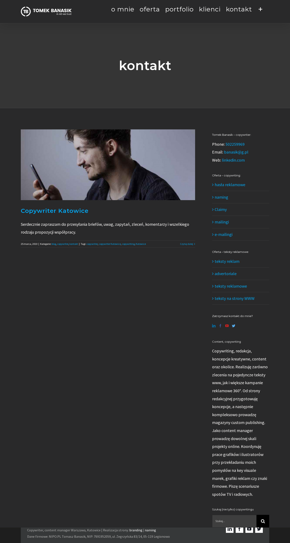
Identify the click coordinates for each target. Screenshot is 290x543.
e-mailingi (223, 234)
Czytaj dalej (186, 243)
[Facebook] (220, 325)
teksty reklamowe (231, 286)
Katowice (141, 243)
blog (54, 243)
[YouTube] (227, 325)
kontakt (73, 243)
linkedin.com (233, 160)
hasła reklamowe (230, 184)
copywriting (128, 243)
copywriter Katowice (110, 243)
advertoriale (226, 273)
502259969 (235, 144)
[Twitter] (233, 325)
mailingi (222, 221)
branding (135, 530)
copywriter (62, 243)
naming (221, 197)
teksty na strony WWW (235, 298)
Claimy (221, 209)
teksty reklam (227, 261)
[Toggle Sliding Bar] (260, 9)
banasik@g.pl (236, 152)
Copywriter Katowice (55, 210)
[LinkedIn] (213, 325)
